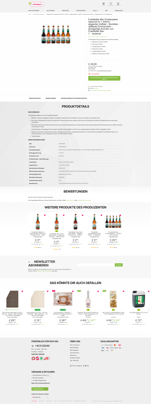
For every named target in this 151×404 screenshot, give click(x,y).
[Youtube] (86, 365)
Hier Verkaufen (74, 360)
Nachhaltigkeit (74, 347)
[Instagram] (77, 365)
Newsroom (73, 355)
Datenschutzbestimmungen (44, 271)
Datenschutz (49, 401)
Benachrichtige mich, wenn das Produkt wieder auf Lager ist (104, 78)
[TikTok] (83, 365)
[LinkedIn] (88, 365)
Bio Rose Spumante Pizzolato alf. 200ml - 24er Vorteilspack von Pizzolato (88, 314)
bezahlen (96, 88)
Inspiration (119, 10)
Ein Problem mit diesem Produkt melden (100, 90)
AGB (55, 401)
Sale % (95, 10)
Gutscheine (50, 10)
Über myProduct (75, 345)
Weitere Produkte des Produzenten (74, 98)
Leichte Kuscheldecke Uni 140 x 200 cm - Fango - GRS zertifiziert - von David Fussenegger (12, 314)
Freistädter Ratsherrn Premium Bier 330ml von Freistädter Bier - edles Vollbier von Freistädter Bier (38, 234)
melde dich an (70, 200)
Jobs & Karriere (74, 353)
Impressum (42, 401)
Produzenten (80, 10)
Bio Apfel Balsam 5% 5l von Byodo (139, 313)
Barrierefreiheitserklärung (79, 401)
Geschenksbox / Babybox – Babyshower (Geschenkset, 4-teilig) (63, 314)
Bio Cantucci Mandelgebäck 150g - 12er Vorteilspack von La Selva (113, 313)
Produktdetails (35, 98)
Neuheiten (65, 10)
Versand (100, 66)
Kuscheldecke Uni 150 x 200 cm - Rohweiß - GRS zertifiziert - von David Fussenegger (37, 314)
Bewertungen (51, 98)
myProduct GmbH (105, 401)
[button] (45, 215)
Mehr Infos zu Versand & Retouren (40, 383)
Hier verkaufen (91, 68)
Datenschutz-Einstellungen (65, 401)
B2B (106, 10)
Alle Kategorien (33, 10)
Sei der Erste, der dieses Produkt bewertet (97, 36)
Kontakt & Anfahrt (75, 358)
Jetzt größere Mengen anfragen (104, 70)
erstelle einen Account (84, 200)
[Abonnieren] (119, 264)
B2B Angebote (74, 350)
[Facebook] (71, 365)
